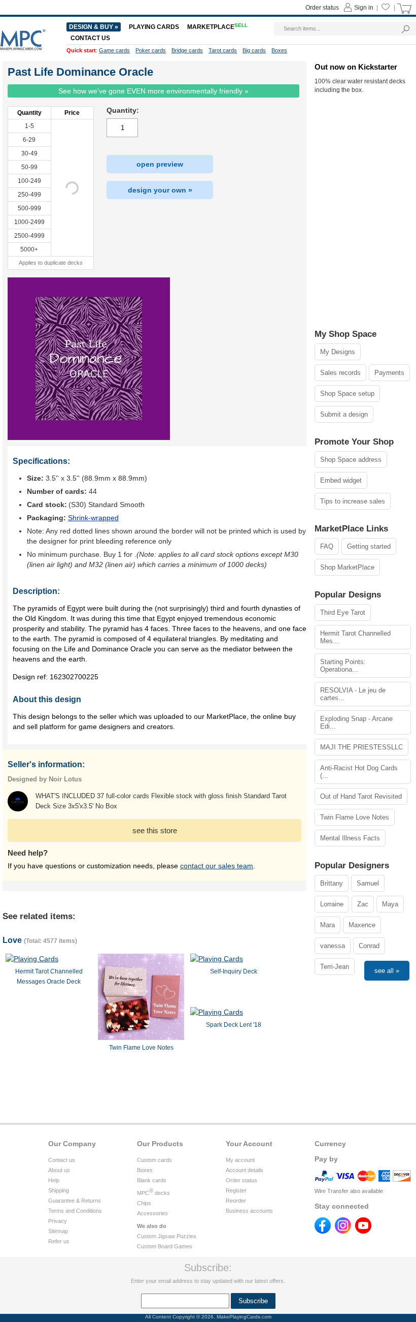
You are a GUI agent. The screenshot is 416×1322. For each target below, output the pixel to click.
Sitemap (58, 1231)
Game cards (114, 50)
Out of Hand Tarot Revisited (361, 796)
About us (59, 1170)
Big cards (254, 50)
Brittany (331, 883)
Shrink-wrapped (93, 518)
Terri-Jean (334, 966)
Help (53, 1180)
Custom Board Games (164, 1246)
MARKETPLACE (217, 26)
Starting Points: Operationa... (343, 665)
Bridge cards (187, 50)
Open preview (159, 164)
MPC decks (153, 1193)
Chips (144, 1203)
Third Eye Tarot (342, 612)
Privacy (57, 1221)
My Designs (337, 352)
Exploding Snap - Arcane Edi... (356, 722)
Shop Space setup (347, 393)
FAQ (326, 546)
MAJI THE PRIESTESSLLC (361, 747)
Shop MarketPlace (347, 567)
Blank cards (151, 1180)
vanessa (332, 946)
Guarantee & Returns (74, 1201)
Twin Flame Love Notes (354, 817)
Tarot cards (223, 50)
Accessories (152, 1213)
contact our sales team (216, 866)
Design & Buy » (93, 26)
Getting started (369, 546)
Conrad (369, 946)
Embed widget (341, 480)
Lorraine (331, 904)
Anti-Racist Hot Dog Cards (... (359, 771)
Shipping (58, 1190)
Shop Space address (351, 459)
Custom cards (154, 1160)
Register (236, 1190)
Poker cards (150, 50)
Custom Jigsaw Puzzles (166, 1236)
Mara (327, 925)
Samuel (368, 883)
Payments (389, 372)
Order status (241, 1180)
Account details (244, 1170)
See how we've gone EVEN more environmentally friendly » (153, 91)
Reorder (236, 1201)
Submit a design (344, 414)
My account (240, 1160)
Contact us (61, 1160)
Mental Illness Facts (350, 838)
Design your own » (160, 190)
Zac (362, 904)
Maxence (362, 925)
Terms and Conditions (75, 1211)
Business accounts (249, 1211)
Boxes (145, 1170)
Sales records (340, 372)
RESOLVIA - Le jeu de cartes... (353, 694)
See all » (386, 970)
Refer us (59, 1241)
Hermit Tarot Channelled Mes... (355, 637)
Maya (390, 904)
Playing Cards (154, 26)
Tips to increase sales (352, 501)
